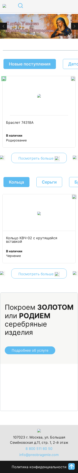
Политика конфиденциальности (39, 467)
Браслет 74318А (20, 123)
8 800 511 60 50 (39, 448)
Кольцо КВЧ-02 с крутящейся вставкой (32, 240)
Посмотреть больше (36, 158)
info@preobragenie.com (39, 454)
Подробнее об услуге (30, 350)
